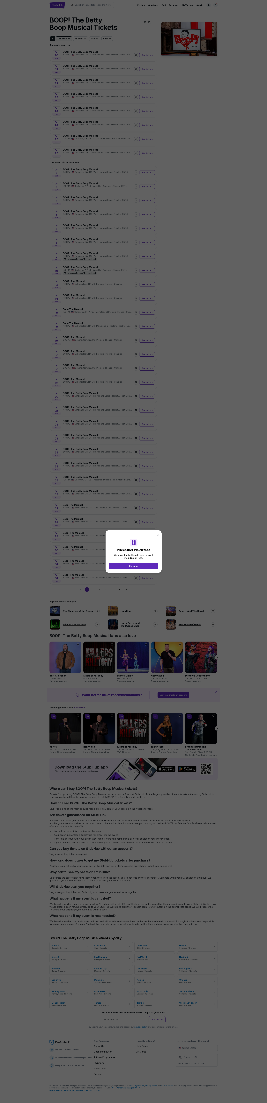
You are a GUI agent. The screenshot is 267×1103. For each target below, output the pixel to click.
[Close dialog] (158, 535)
